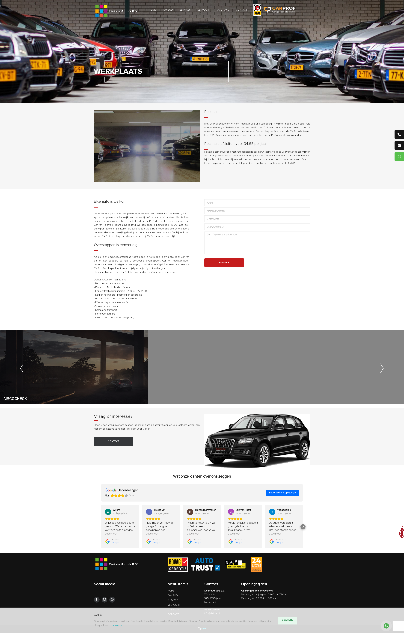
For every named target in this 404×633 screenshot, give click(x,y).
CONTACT (241, 9)
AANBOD (168, 9)
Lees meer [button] (111, 534)
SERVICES (185, 9)
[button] (101, 526)
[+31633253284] (399, 156)
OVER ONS (223, 9)
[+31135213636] (399, 134)
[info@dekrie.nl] (399, 145)
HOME (152, 9)
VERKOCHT (204, 9)
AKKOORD (287, 620)
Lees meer (116, 625)
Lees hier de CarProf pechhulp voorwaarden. (277, 135)
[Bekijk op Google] (108, 512)
